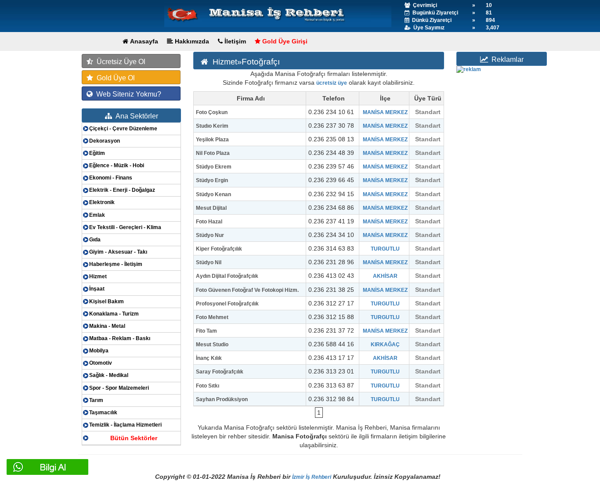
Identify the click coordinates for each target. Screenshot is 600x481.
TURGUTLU (385, 249)
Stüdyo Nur (210, 235)
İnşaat (97, 289)
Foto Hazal (209, 222)
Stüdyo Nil (208, 262)
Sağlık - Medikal (108, 375)
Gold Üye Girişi (283, 41)
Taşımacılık (103, 412)
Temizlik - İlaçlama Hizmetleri (125, 425)
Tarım (96, 400)
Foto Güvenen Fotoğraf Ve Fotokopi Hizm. (247, 290)
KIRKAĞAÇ (385, 344)
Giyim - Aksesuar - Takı (118, 252)
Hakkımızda (191, 41)
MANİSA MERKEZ (385, 112)
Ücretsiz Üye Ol (119, 61)
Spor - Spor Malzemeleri (119, 388)
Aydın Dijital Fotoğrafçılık (227, 276)
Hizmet (98, 276)
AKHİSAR (385, 276)
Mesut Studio (212, 344)
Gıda (95, 240)
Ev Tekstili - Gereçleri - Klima (125, 227)
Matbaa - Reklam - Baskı (119, 338)
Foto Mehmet (212, 317)
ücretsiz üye (331, 83)
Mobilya (98, 351)
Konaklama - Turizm (114, 314)
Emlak (97, 215)
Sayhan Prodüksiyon (222, 399)
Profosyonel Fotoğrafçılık (227, 304)
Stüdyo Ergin (212, 180)
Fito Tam (206, 331)
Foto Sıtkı (207, 386)
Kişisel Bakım (106, 301)
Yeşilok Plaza (212, 139)
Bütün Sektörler (133, 438)
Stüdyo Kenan (213, 194)
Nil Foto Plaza (213, 153)
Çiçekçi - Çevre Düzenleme (123, 129)
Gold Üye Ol (114, 78)
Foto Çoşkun (212, 112)
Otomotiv (100, 363)
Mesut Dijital (211, 208)
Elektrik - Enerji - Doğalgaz (122, 190)
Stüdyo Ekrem (213, 167)
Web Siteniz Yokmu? (127, 94)
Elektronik (102, 202)
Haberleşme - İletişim (115, 264)
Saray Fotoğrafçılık (219, 372)
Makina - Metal (107, 326)
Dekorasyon (104, 141)
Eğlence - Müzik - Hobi (116, 165)
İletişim (234, 41)
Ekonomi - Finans (110, 178)
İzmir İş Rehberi (311, 477)
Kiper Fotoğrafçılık (219, 249)
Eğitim (97, 153)
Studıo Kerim (212, 126)
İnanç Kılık (209, 358)
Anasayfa (143, 41)
